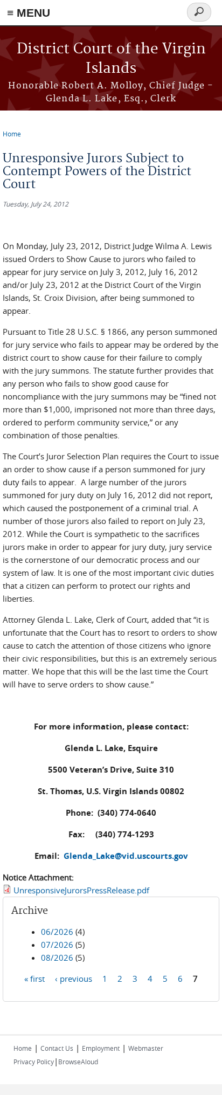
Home (12, 133)
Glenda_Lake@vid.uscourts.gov (126, 856)
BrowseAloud (78, 1061)
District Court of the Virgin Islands (111, 59)
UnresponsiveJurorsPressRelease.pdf (81, 890)
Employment (101, 1048)
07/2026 (57, 944)
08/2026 (57, 957)
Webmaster (145, 1048)
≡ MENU (28, 12)
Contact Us (56, 1048)
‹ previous (73, 978)
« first (34, 978)
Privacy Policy (33, 1061)
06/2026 (57, 931)
